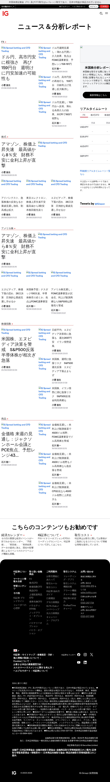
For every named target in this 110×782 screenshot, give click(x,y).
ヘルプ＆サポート (22, 670)
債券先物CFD (35, 601)
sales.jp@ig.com (89, 592)
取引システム (69, 571)
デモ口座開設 (52, 602)
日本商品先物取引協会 (54, 752)
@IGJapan (100, 203)
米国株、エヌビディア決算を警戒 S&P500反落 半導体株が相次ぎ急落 (20, 349)
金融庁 (15, 749)
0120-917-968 (87, 616)
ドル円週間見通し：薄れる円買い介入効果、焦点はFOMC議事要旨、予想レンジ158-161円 (62, 55)
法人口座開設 (52, 613)
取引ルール (51, 583)
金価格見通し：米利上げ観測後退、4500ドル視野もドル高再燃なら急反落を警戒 (62, 461)
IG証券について (40, 670)
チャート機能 (69, 594)
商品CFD (33, 590)
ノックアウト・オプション (35, 615)
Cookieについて (21, 661)
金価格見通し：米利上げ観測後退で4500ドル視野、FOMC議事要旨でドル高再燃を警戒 (62, 432)
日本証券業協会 (27, 749)
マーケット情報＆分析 (19, 580)
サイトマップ (28, 654)
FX (2, 41)
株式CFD (95, 115)
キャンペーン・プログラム (52, 620)
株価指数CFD (35, 586)
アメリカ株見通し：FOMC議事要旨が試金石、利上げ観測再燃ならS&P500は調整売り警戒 (62, 297)
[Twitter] (91, 654)
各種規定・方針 (44, 654)
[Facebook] (78, 654)
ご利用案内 (51, 571)
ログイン (93, 6)
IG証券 (16, 654)
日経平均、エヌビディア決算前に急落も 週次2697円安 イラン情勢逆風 (62, 337)
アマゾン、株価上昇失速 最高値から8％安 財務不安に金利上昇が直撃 (18, 154)
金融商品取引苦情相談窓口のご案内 (73, 749)
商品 (3, 418)
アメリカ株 (7, 228)
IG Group (83, 773)
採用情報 (93, 773)
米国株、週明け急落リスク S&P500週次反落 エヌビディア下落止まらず (62, 367)
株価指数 (6, 323)
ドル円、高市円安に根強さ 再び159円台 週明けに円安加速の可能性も (18, 67)
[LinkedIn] (85, 662)
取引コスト (51, 587)
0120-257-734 (87, 602)
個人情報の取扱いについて (26, 657)
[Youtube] (78, 662)
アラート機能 (69, 590)
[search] (101, 13)
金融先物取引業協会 (45, 749)
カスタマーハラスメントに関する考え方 (32, 667)
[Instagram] (85, 654)
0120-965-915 (87, 586)
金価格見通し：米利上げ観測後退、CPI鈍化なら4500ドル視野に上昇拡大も (61, 491)
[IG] (6, 13)
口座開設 (104, 6)
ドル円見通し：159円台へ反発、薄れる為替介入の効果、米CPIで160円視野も (62, 110)
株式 (3, 136)
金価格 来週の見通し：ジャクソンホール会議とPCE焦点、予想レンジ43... (18, 444)
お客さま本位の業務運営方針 (27, 664)
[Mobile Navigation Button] (106, 13)
